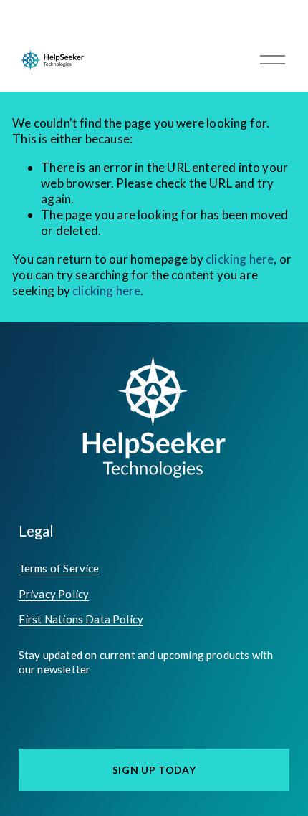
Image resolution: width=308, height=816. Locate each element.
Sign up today (154, 770)
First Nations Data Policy (81, 619)
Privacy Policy (54, 593)
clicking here (240, 259)
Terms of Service (59, 568)
